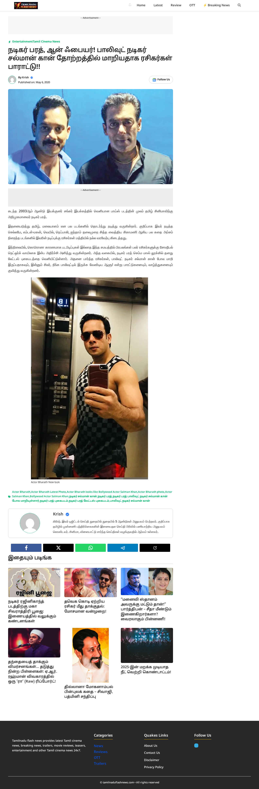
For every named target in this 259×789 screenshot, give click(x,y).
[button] (239, 5)
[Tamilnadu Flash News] (26, 5)
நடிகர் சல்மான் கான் (83, 496)
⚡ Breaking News (216, 5)
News (99, 746)
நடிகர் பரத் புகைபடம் (54, 501)
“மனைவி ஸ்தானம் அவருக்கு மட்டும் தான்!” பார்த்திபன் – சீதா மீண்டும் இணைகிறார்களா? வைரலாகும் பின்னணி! (146, 609)
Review (176, 5)
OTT (192, 5)
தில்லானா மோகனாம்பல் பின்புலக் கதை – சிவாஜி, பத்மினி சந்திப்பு (88, 692)
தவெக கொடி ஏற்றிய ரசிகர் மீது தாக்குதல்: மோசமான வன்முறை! (85, 606)
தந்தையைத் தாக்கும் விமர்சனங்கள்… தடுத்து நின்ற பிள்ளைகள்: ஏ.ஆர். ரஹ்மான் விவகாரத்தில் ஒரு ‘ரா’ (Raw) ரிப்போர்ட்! (32, 672)
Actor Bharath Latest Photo (48, 492)
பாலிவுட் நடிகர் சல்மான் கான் (130, 501)
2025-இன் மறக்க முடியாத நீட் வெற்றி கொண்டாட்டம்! (146, 669)
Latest (158, 5)
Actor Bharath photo (151, 492)
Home (141, 5)
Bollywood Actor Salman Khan (49, 496)
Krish (25, 77)
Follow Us (163, 79)
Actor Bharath (21, 492)
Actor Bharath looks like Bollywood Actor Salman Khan (102, 492)
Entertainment (22, 42)
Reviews (100, 752)
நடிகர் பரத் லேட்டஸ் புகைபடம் (89, 501)
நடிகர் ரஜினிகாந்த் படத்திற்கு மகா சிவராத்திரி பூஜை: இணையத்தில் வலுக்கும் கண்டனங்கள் (32, 611)
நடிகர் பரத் (105, 496)
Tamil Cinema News (46, 42)
